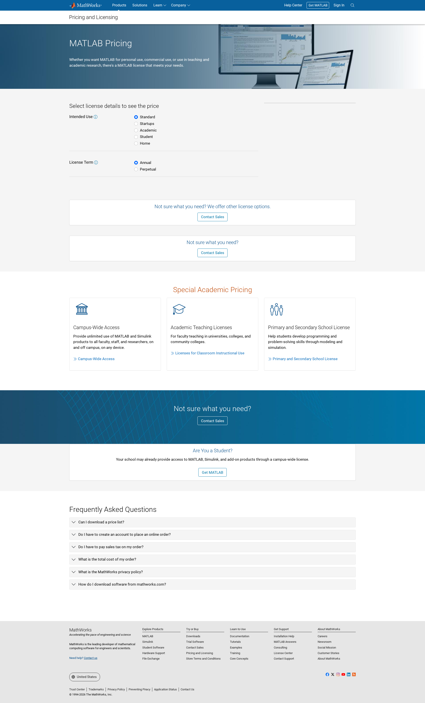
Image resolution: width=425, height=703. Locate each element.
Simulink (147, 641)
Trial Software (195, 641)
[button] (352, 5)
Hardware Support (153, 653)
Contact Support (284, 658)
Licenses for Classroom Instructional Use (209, 353)
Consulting (280, 647)
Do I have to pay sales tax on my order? (110, 547)
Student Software (153, 647)
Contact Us (187, 689)
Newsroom (324, 641)
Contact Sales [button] (212, 217)
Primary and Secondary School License (305, 359)
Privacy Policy (116, 689)
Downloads (193, 636)
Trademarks (96, 689)
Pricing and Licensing (199, 653)
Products (119, 5)
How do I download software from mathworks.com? (122, 584)
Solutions (139, 5)
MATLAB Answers (285, 641)
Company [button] (178, 5)
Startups (147, 123)
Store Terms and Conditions (203, 658)
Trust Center (77, 689)
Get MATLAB (318, 5)
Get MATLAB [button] (212, 472)
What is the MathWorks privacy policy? (110, 572)
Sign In (339, 5)
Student (146, 136)
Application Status (165, 689)
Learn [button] (157, 5)
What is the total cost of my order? (107, 559)
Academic (148, 130)
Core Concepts (239, 658)
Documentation (239, 636)
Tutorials (235, 641)
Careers (322, 636)
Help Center (293, 5)
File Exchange (151, 658)
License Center (283, 653)
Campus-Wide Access (96, 359)
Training (235, 653)
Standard (147, 117)
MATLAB (147, 636)
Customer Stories (328, 653)
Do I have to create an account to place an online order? (124, 534)
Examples (236, 647)
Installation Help (284, 636)
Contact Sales (195, 647)
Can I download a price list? (101, 522)
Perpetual (148, 169)
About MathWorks (329, 658)
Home (145, 143)
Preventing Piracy (139, 689)
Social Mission (327, 647)
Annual (145, 162)
